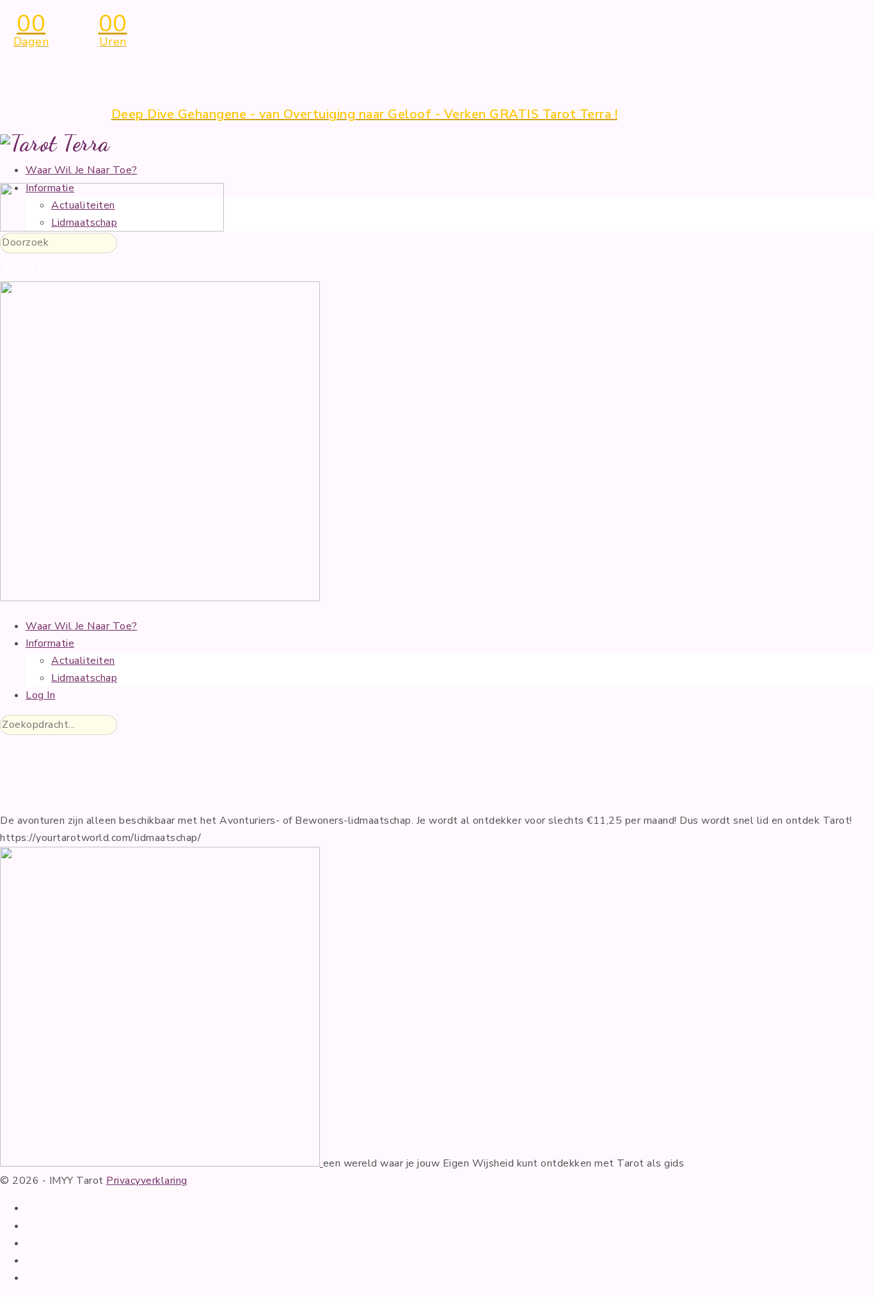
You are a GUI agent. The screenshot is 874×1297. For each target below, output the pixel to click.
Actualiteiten (83, 661)
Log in (20, 267)
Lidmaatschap (84, 678)
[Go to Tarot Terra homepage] (55, 143)
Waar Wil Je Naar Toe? (82, 170)
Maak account (70, 267)
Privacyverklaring (146, 1181)
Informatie (50, 643)
